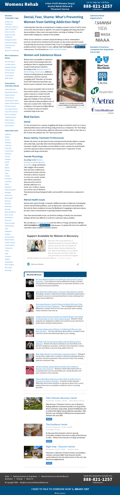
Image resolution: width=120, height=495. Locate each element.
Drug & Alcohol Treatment (10, 36)
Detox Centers (10, 32)
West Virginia (9, 265)
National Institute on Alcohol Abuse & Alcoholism (34, 162)
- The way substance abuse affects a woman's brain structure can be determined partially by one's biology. (60, 331)
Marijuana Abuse (10, 67)
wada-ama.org (102, 28)
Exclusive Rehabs (11, 43)
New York (8, 220)
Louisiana (8, 181)
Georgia (8, 159)
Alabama (8, 134)
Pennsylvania (9, 237)
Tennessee (9, 248)
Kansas (7, 176)
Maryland (8, 187)
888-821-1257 (97, 6)
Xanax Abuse (9, 125)
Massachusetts (10, 190)
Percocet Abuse (10, 114)
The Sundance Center (56, 424)
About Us (29, 479)
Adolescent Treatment (9, 23)
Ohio (6, 229)
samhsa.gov (102, 22)
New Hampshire (10, 212)
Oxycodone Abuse (11, 112)
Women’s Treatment (12, 50)
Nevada (7, 209)
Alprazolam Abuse (11, 92)
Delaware (8, 154)
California (8, 145)
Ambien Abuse (10, 95)
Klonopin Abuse (10, 106)
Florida (7, 156)
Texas (7, 251)
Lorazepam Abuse (11, 109)
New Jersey (9, 215)
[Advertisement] (67, 171)
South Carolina (10, 242)
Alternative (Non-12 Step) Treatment (11, 28)
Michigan (8, 192)
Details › (49, 419)
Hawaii (7, 162)
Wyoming (8, 270)
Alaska (7, 137)
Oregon (7, 234)
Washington (9, 262)
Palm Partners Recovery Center (61, 397)
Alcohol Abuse (10, 62)
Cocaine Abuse (10, 64)
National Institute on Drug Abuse (25, 476)
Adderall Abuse (10, 89)
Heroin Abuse (9, 73)
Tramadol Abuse (10, 117)
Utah (6, 253)
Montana (8, 204)
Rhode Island (9, 240)
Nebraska (8, 206)
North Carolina (10, 223)
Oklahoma (8, 231)
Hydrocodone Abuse (12, 103)
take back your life (42, 223)
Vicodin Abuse (10, 123)
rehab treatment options (58, 49)
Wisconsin (8, 267)
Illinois (7, 168)
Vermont (8, 256)
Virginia (7, 259)
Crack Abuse (9, 75)
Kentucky (8, 179)
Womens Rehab (21, 4)
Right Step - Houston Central (60, 446)
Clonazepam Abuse (11, 100)
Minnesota (8, 195)
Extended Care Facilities (10, 46)
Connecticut (9, 151)
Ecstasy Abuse (10, 70)
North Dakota (9, 226)
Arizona (7, 140)
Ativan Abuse (9, 98)
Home (7, 476)
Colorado (8, 148)
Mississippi (9, 198)
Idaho (7, 165)
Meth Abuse (9, 78)
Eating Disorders (11, 40)
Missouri (8, 201)
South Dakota (9, 245)
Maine (7, 184)
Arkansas (8, 142)
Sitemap (19, 479)
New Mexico (9, 217)
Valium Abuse (9, 120)
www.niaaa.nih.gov (102, 40)
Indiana (7, 170)
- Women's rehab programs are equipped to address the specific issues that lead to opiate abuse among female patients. (60, 320)
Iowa (6, 173)
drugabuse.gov (102, 34)
